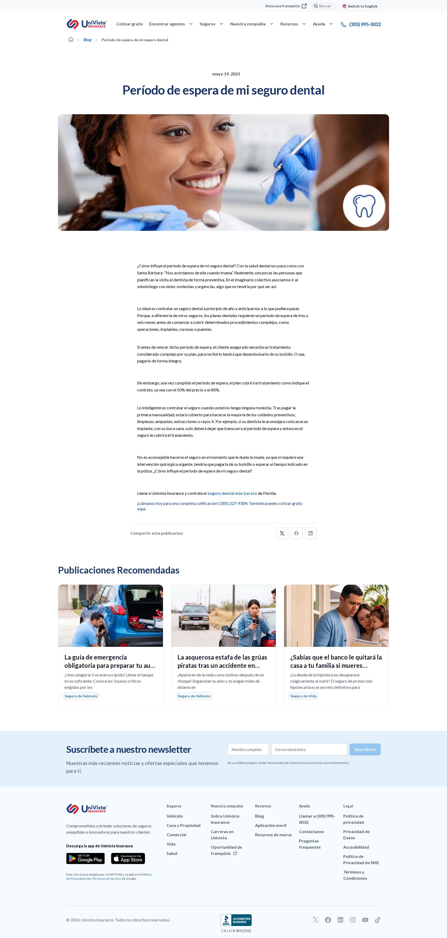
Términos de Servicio (106, 878)
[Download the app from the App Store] (128, 858)
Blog (88, 40)
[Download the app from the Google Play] (85, 858)
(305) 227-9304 (233, 503)
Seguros (174, 806)
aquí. (141, 508)
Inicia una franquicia (282, 6)
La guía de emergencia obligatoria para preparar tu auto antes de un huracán (110, 665)
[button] (282, 533)
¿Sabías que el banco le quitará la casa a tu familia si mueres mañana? (336, 665)
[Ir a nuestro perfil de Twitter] (315, 920)
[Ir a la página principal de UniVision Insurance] (87, 24)
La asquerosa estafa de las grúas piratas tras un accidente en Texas (222, 665)
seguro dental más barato (232, 493)
